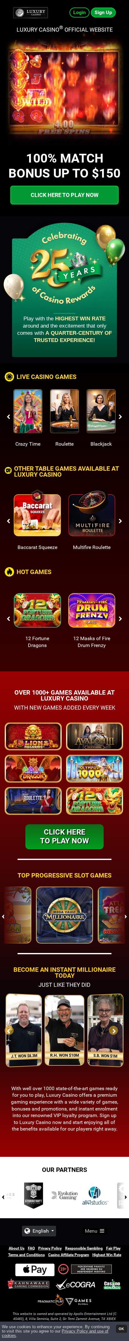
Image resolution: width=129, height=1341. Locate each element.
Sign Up (103, 12)
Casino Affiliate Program (68, 1255)
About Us (16, 1248)
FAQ (31, 1248)
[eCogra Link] (77, 1284)
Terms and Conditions (26, 1255)
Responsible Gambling (84, 1248)
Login (79, 12)
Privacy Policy (50, 1248)
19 (62, 1268)
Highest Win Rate (106, 1255)
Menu (92, 1231)
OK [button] (121, 1329)
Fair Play (113, 1248)
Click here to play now (65, 195)
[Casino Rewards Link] (112, 1284)
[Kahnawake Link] (29, 1284)
